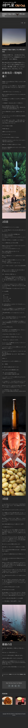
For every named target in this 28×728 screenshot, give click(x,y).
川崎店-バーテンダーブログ (14, 674)
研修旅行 (21, 674)
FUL (14, 715)
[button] (3, 701)
